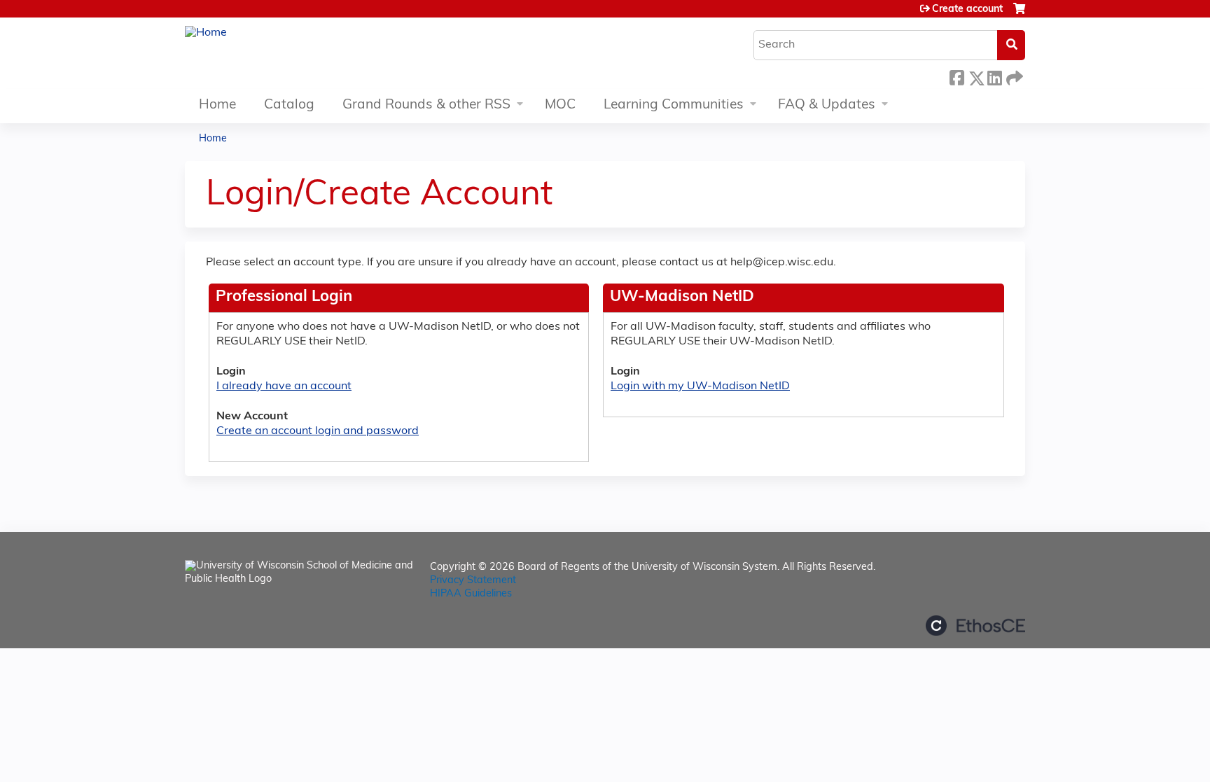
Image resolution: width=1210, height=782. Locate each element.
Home (217, 105)
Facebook (957, 74)
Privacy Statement (473, 580)
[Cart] (1019, 14)
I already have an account (284, 386)
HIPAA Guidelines (471, 594)
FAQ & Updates (826, 105)
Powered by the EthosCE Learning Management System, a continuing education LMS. (975, 625)
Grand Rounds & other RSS (426, 105)
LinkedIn (994, 74)
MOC (560, 105)
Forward (1013, 74)
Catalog (289, 105)
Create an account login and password (317, 431)
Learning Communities (674, 105)
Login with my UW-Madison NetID (700, 386)
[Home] (206, 33)
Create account (967, 9)
